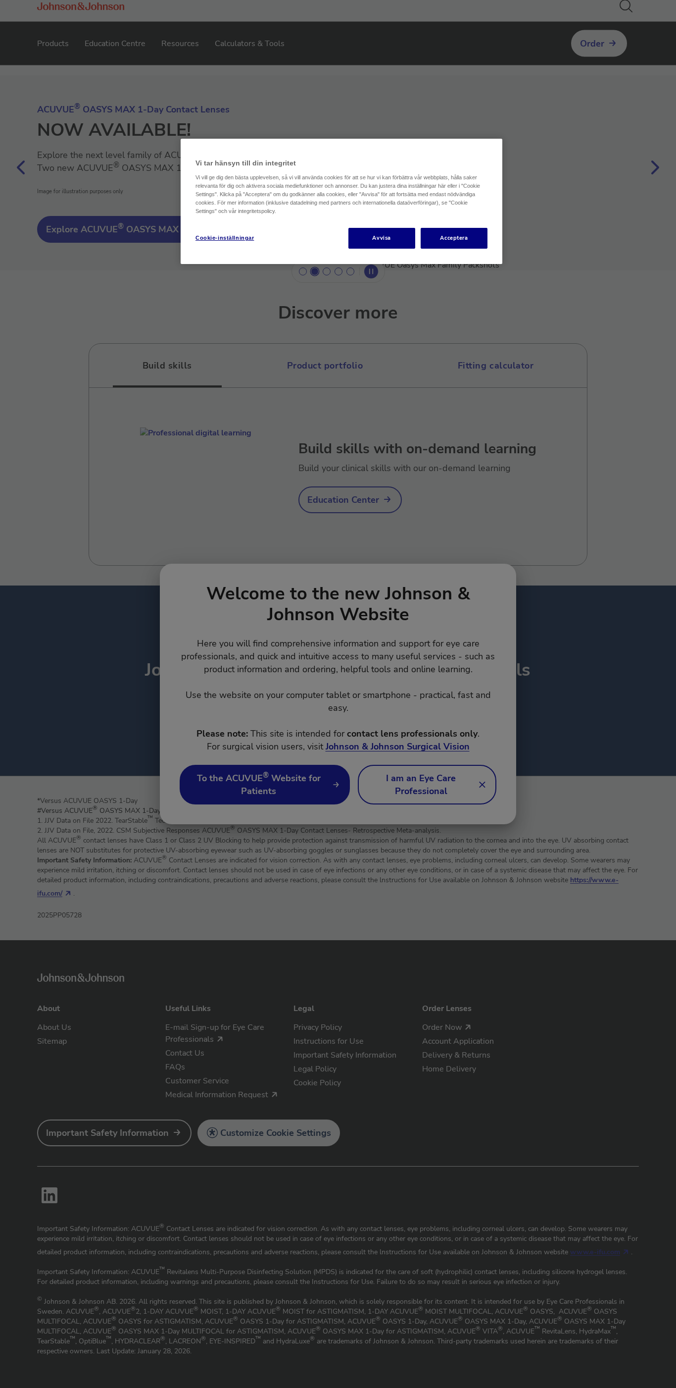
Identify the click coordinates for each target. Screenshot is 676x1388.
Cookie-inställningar (224, 238)
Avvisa (381, 238)
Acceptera (454, 238)
